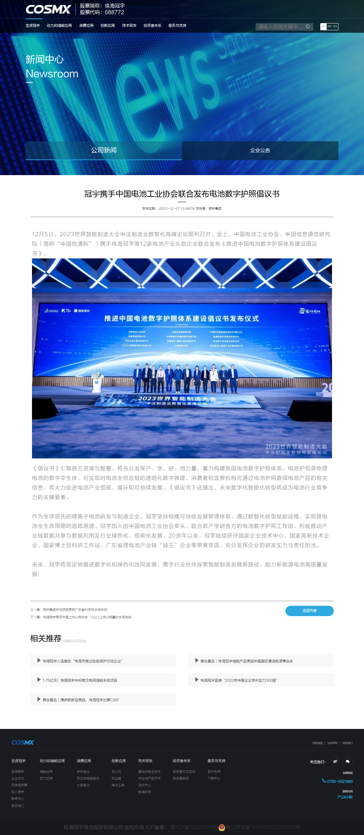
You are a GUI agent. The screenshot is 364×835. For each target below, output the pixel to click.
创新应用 (108, 25)
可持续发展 (19, 785)
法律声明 (332, 743)
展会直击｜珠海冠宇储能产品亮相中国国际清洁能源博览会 (246, 661)
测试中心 (144, 785)
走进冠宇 (33, 25)
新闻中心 (17, 798)
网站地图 (317, 743)
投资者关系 (152, 25)
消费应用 (86, 25)
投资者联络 (181, 778)
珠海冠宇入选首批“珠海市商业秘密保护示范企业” (83, 661)
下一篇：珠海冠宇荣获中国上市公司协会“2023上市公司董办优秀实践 (81, 617)
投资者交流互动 (184, 771)
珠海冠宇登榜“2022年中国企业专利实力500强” (239, 680)
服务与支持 (177, 25)
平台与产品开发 (149, 778)
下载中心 (214, 778)
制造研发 (144, 792)
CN (323, 26)
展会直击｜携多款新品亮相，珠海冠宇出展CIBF (80, 700)
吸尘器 (116, 778)
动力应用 (46, 778)
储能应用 (46, 771)
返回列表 (310, 611)
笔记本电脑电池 (88, 778)
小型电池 (83, 785)
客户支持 (214, 771)
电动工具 (118, 785)
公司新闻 (104, 150)
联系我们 (348, 743)
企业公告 (260, 150)
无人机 (116, 771)
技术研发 (129, 25)
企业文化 (17, 778)
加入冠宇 (17, 792)
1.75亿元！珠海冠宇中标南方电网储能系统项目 (79, 680)
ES (335, 26)
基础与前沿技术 (149, 771)
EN (329, 26)
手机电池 (83, 771)
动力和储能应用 (59, 25)
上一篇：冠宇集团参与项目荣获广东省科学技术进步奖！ (70, 609)
